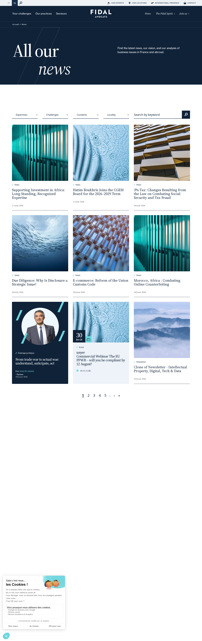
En (15, 3)
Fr (9, 3)
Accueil (15, 24)
